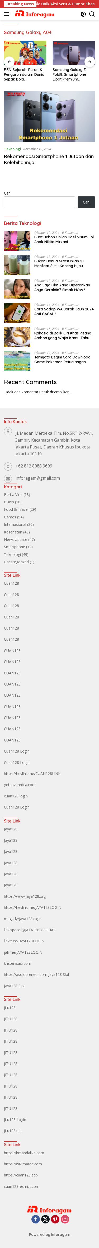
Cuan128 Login (17, 751)
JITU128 (10, 1018)
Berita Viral (13, 494)
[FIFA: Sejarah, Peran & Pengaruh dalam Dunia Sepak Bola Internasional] (25, 52)
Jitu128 (10, 1007)
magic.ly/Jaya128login (22, 918)
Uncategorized (16, 561)
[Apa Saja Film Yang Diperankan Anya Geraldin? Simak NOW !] (17, 289)
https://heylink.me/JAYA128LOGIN (32, 907)
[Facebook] (35, 1219)
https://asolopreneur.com (25, 974)
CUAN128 (12, 650)
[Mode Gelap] (83, 14)
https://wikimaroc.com (23, 1163)
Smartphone (14, 546)
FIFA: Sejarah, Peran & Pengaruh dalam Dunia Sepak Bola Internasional (24, 74)
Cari (7, 193)
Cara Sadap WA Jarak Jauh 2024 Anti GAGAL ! (64, 311)
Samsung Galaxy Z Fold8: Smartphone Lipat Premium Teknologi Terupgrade (72, 74)
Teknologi (12, 148)
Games (10, 516)
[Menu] (7, 14)
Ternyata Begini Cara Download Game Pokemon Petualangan (62, 359)
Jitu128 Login (15, 1119)
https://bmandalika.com (24, 1152)
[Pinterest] (55, 1219)
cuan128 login (16, 795)
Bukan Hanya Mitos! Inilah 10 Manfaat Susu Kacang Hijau (59, 263)
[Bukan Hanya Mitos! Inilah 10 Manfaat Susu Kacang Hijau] (17, 265)
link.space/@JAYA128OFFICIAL (29, 929)
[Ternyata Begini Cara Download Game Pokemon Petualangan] (17, 361)
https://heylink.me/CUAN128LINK (32, 773)
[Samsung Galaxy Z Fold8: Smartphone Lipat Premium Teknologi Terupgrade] (74, 52)
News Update (15, 539)
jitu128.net (13, 1130)
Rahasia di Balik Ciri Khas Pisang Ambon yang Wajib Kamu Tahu (62, 335)
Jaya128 (10, 828)
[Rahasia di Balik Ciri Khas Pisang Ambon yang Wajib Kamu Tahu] (17, 337)
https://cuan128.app (21, 1175)
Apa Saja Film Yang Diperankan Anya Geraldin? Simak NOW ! (62, 287)
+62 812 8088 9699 (34, 466)
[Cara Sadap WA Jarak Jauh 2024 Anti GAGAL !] (17, 313)
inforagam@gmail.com (38, 478)
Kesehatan (13, 532)
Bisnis (9, 501)
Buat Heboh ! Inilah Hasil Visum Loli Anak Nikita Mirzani (64, 239)
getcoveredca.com (20, 784)
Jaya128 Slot (58, 974)
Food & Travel (16, 509)
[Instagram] (65, 1219)
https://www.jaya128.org (25, 896)
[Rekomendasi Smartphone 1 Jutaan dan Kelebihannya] (49, 116)
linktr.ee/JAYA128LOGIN (24, 940)
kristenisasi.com (17, 963)
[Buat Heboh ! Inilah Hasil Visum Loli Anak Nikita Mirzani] (17, 241)
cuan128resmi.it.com (21, 1186)
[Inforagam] (34, 14)
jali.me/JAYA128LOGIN (23, 952)
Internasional (15, 524)
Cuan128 (11, 583)
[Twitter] (45, 1219)
